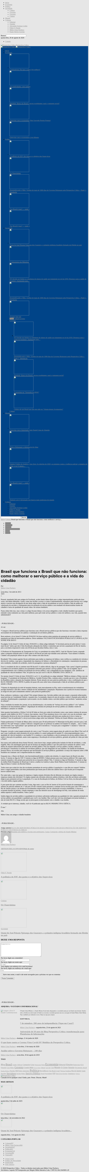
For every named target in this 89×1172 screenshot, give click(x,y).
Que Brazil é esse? (54, 1071)
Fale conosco (9, 1164)
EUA (82, 1065)
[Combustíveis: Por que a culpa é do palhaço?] (19, 68)
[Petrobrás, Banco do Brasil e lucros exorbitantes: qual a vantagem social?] (19, 102)
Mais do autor (29, 849)
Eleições (69, 1064)
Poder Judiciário (23, 1071)
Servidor (3, 1073)
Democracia (38, 1065)
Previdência (44, 1071)
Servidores (11, 1073)
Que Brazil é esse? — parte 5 (20, 209)
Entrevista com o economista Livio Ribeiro (24, 137)
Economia (8, 5)
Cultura (12, 10)
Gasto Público (10, 1068)
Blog (3, 1064)
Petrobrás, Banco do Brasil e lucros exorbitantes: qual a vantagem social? (34, 103)
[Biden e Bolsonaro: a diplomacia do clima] (19, 445)
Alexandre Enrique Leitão (18, 26)
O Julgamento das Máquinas (19, 262)
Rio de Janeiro (76, 1071)
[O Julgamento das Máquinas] (19, 260)
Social (43, 1073)
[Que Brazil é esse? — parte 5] (19, 207)
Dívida (43, 1065)
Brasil (9, 1064)
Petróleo (12, 1071)
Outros (7, 531)
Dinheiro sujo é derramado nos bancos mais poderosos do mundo (32, 500)
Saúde (83, 1071)
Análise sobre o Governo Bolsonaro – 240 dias (21, 1051)
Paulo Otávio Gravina (17, 32)
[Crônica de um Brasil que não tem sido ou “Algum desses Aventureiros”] (23, 407)
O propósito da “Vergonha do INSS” (26, 392)
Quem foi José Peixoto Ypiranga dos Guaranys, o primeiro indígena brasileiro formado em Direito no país (46, 245)
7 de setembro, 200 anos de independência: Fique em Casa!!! (47, 1023)
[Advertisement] (44, 551)
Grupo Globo (37, 1067)
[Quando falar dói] (19, 315)
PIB (16, 1071)
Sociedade (8, 8)
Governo (13, 12)
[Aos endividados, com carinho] (19, 85)
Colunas (8, 20)
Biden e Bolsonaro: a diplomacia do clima (24, 447)
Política (7, 6)
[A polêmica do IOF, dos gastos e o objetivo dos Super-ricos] (19, 154)
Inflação (43, 1068)
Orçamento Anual (81, 1068)
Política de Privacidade (13, 1161)
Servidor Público (20, 1073)
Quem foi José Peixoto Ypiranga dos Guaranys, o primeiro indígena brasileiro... (36, 1131)
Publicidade (9, 1162)
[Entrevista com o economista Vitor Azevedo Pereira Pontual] (19, 118)
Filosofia (3, 1068)
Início (7, 3)
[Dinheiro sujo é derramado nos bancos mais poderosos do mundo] (19, 498)
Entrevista (76, 1065)
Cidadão (14, 1065)
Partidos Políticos (5, 1071)
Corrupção (26, 1065)
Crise (32, 1065)
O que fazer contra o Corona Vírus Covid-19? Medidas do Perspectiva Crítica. (36, 1042)
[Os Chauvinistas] (19, 171)
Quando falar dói (15, 317)
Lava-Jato (48, 1068)
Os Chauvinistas (15, 173)
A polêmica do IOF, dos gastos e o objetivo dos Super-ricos (30, 156)
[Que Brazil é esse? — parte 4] (19, 224)
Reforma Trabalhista (66, 1071)
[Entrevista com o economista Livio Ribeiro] (19, 135)
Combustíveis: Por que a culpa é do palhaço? (25, 70)
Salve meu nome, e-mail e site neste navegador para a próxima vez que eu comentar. (31, 974)
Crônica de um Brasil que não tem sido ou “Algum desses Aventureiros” (38, 409)
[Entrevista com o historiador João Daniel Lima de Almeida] (19, 428)
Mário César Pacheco (17, 30)
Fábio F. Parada (15, 28)
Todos (12, 319)
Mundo (7, 18)
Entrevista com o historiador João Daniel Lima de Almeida (30, 430)
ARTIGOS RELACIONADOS (12, 849)
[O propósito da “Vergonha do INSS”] (23, 390)
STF (53, 1073)
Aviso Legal (9, 1159)
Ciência (19, 1065)
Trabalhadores (71, 1073)
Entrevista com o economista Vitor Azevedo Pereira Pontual (30, 120)
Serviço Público (33, 1073)
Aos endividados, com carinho (20, 86)
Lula (52, 1068)
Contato (8, 41)
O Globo (64, 1067)
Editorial (12, 22)
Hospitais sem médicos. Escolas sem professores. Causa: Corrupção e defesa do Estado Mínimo (43, 832)
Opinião (12, 24)
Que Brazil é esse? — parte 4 (20, 226)
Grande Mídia (28, 1068)
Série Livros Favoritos (61, 1073)
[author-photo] (6, 843)
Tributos (78, 1073)
